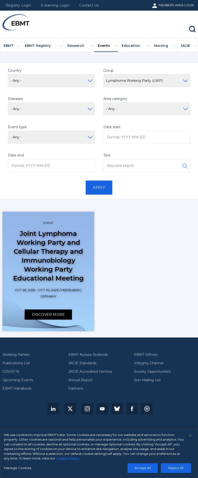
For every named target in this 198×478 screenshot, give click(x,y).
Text (106, 155)
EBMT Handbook (16, 389)
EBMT (9, 45)
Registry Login (18, 5)
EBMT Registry (38, 45)
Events (104, 45)
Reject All (175, 468)
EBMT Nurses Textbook (88, 355)
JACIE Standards (82, 363)
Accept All (142, 468)
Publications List (16, 363)
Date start (111, 127)
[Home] (15, 22)
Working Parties (15, 355)
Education (131, 45)
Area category (115, 99)
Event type (17, 127)
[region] (99, 453)
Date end (16, 155)
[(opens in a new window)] (53, 409)
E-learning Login (55, 5)
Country (14, 70)
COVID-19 (10, 372)
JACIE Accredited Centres (90, 372)
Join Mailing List (147, 380)
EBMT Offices (145, 355)
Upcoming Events (17, 380)
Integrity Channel (148, 363)
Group (108, 70)
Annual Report (80, 380)
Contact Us (89, 5)
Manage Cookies (17, 468)
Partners (75, 389)
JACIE (185, 45)
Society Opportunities (152, 372)
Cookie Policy (68, 458)
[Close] (190, 435)
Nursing (161, 45)
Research (75, 45)
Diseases (15, 99)
